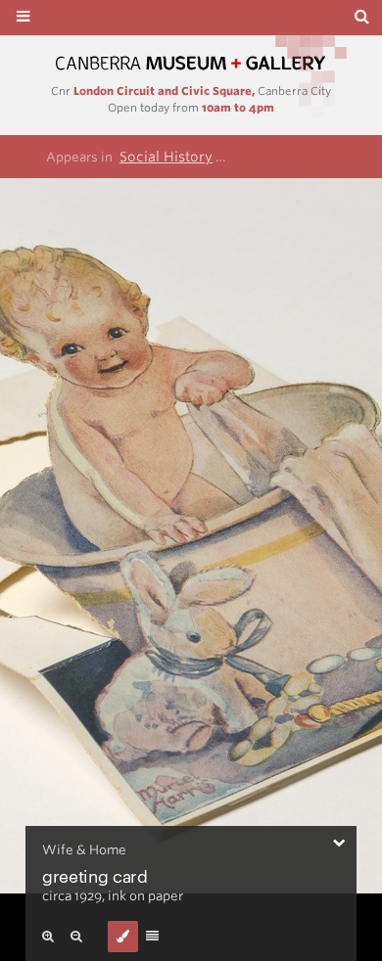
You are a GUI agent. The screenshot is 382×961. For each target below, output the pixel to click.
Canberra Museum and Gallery (191, 63)
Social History (166, 156)
